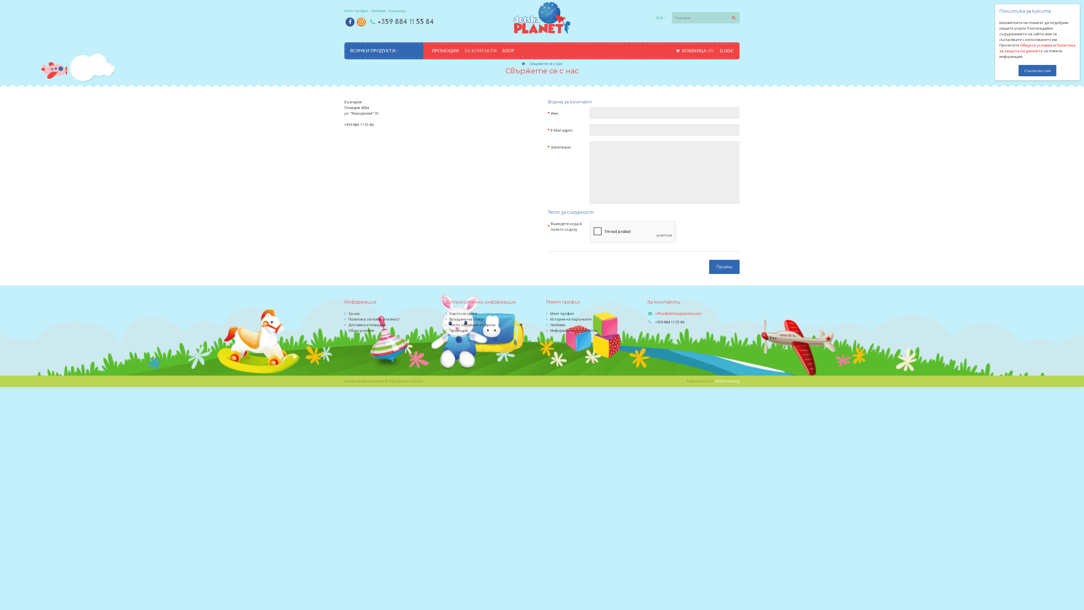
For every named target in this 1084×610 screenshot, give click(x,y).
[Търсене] (734, 17)
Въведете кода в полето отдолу (566, 226)
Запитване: (561, 147)
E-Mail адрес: (562, 130)
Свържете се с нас (545, 63)
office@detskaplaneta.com (678, 313)
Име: (555, 113)
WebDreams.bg (727, 381)
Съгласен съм (1037, 70)
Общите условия (1036, 45)
